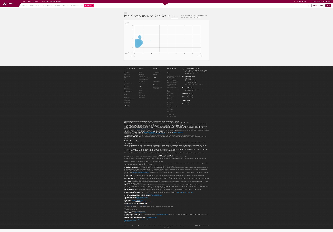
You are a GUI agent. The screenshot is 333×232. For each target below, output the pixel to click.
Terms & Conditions (128, 225)
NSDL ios (169, 98)
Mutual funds (127, 74)
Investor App (127, 100)
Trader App (126, 97)
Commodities (127, 76)
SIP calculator (156, 81)
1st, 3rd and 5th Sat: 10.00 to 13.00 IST (194, 84)
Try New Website (89, 5)
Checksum (127, 221)
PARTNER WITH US (75, 5)
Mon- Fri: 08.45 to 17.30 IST (191, 82)
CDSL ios (169, 95)
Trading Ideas (156, 72)
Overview (141, 71)
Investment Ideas (157, 71)
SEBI (168, 74)
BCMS (168, 92)
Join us (314, 1)
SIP (125, 78)
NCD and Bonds (128, 83)
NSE (168, 71)
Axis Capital (170, 109)
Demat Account (127, 90)
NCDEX (191, 192)
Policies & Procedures (158, 225)
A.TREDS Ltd (170, 114)
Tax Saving (126, 88)
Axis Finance (170, 107)
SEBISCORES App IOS (172, 87)
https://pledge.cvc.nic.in (162, 214)
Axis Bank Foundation (172, 106)
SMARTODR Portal (140, 205)
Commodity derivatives (144, 78)
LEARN (43, 5)
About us (319, 1)
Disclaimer (136, 225)
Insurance (127, 105)
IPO (81, 5)
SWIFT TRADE (57, 5)
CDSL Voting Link (146, 219)
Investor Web (127, 102)
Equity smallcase (128, 91)
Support (328, 1)
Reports (155, 74)
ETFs (125, 84)
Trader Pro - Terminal (129, 99)
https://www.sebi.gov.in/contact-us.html (144, 129)
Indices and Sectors (143, 79)
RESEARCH (38, 5)
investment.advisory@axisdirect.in (157, 133)
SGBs (125, 81)
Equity (125, 71)
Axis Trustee (170, 111)
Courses (141, 90)
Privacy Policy (167, 225)
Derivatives (126, 72)
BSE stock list (142, 83)
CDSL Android (170, 93)
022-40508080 (188, 78)
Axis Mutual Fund (171, 113)
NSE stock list (142, 81)
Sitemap (182, 225)
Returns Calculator (157, 80)
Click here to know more (153, 194)
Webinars (141, 94)
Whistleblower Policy (172, 82)
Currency (126, 86)
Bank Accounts (175, 225)
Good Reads (142, 97)
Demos (140, 92)
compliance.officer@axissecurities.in (140, 172)
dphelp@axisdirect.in (178, 132)
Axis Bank (169, 104)
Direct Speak (142, 95)
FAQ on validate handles (130, 220)
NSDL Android (170, 97)
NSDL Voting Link (137, 219)
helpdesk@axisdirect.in (190, 90)
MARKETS (32, 5)
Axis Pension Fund (171, 116)
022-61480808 (188, 79)
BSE (168, 72)
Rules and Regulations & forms (146, 225)
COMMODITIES (65, 5)
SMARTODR (170, 79)
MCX (186, 192)
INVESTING (49, 5)
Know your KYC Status (172, 80)
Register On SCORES (130, 205)
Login (328, 5)
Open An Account (318, 5)
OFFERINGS (25, 5)
